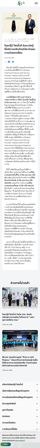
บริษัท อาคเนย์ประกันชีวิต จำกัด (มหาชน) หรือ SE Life (19, 175)
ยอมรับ (6, 444)
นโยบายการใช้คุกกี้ (20, 441)
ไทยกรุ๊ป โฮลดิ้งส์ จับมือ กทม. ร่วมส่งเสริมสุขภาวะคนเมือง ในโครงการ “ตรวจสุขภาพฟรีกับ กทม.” (18, 317)
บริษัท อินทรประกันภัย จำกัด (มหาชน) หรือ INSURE (19, 180)
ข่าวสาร (12, 39)
